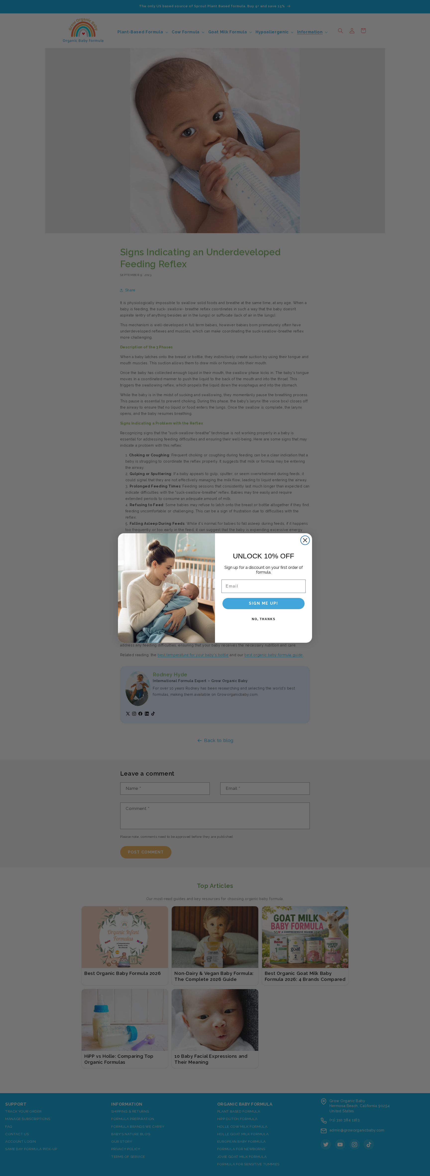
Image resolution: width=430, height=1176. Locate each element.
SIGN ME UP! (263, 603)
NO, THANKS (263, 619)
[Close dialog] (305, 540)
